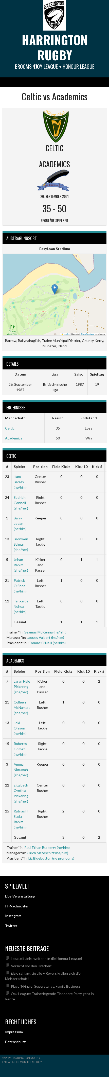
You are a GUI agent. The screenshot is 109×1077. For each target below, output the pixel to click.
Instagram (13, 916)
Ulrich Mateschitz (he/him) (47, 853)
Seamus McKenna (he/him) (45, 632)
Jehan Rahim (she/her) (21, 564)
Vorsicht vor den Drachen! (31, 966)
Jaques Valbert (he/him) (45, 637)
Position (40, 466)
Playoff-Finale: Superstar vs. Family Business (46, 986)
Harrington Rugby (54, 47)
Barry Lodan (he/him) (20, 523)
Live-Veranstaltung (20, 896)
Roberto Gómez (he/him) (20, 748)
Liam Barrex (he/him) (20, 481)
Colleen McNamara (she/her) (22, 707)
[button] (54, 289)
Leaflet (66, 334)
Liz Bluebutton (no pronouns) (51, 858)
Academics (13, 438)
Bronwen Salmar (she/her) (21, 544)
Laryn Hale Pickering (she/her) (22, 686)
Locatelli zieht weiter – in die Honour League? (46, 958)
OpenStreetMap (87, 334)
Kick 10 (81, 466)
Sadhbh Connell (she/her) (21, 502)
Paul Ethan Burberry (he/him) (47, 847)
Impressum (14, 1032)
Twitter (11, 925)
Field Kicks (61, 466)
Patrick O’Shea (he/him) (20, 585)
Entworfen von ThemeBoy (22, 1062)
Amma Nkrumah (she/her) (21, 769)
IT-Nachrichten (17, 906)
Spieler (19, 466)
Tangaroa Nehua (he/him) (21, 606)
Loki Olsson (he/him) (20, 728)
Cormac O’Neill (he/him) (47, 643)
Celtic (9, 428)
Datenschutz (15, 1042)
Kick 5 (97, 466)
